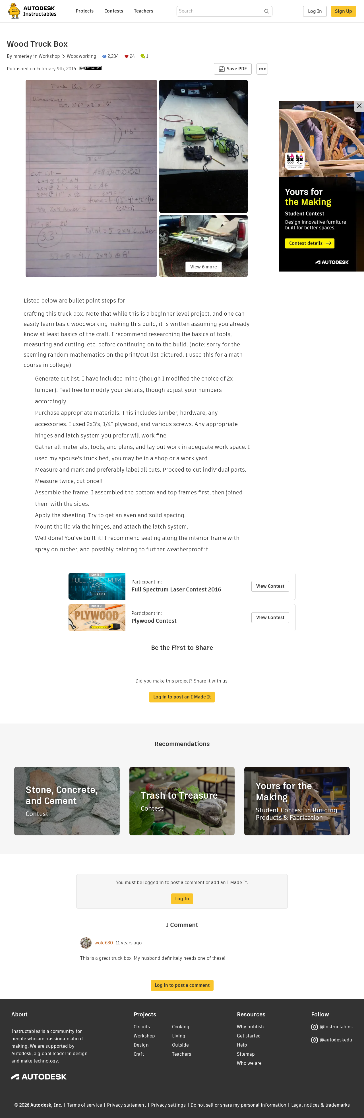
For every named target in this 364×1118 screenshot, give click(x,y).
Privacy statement (126, 1105)
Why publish (250, 1027)
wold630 (103, 943)
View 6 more (203, 267)
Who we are (249, 1063)
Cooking (180, 1027)
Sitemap (246, 1054)
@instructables (336, 1027)
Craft (139, 1054)
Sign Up (343, 11)
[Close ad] (359, 106)
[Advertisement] (321, 186)
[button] (262, 69)
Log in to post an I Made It (182, 697)
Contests (113, 11)
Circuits (142, 1027)
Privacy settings (168, 1105)
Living (178, 1036)
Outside (180, 1045)
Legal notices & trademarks (320, 1105)
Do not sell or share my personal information (238, 1105)
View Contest (270, 586)
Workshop (49, 56)
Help (242, 1045)
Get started (249, 1036)
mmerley (22, 56)
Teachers (143, 11)
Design (141, 1045)
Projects (85, 11)
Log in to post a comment (182, 985)
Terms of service (84, 1105)
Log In (315, 11)
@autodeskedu (336, 1040)
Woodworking (81, 56)
